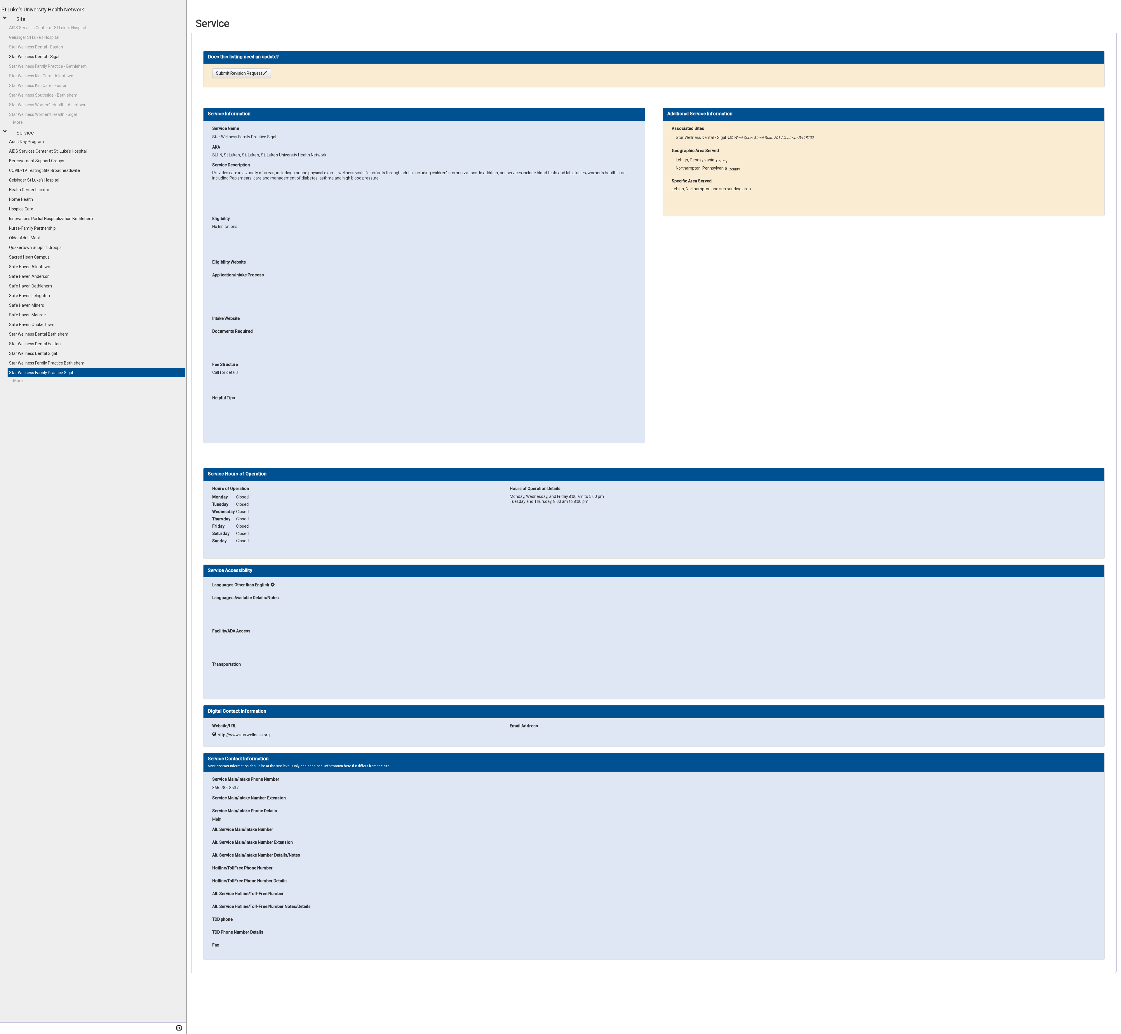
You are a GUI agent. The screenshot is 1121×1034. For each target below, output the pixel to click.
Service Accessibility (230, 570)
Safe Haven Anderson (29, 276)
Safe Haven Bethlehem (30, 286)
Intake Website (226, 318)
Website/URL (224, 725)
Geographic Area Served (695, 150)
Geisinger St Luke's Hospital (34, 37)
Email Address (524, 725)
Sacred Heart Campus (29, 257)
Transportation (226, 664)
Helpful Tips (223, 397)
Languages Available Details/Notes (245, 597)
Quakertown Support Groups (35, 247)
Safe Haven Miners (26, 305)
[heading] (243, 57)
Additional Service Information (699, 113)
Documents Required (232, 331)
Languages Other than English (240, 585)
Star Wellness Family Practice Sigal (41, 372)
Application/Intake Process (238, 275)
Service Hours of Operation (237, 474)
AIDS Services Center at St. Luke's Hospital (48, 151)
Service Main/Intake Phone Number (245, 779)
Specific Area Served (692, 181)
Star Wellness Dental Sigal (33, 353)
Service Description (231, 165)
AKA (216, 147)
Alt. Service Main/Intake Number (242, 829)
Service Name (225, 128)
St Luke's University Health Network (42, 9)
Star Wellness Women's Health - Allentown (47, 104)
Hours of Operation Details (535, 488)
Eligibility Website (229, 262)
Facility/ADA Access (231, 631)
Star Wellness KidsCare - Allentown (41, 76)
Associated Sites (688, 128)
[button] (5, 18)
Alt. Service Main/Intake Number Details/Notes (256, 855)
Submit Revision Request (239, 73)
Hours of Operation (230, 488)
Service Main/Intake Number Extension (249, 798)
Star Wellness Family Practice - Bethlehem (48, 66)
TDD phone (222, 919)
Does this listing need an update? (243, 57)
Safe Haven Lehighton (29, 295)
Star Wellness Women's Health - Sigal (43, 114)
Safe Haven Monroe (27, 315)
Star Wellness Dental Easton (35, 343)
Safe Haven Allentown (29, 266)
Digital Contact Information (237, 711)
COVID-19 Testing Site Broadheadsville (44, 170)
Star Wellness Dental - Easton (36, 47)
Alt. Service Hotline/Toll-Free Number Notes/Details (261, 906)
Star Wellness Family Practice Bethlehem (46, 363)
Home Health (21, 199)
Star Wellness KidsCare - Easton (38, 85)
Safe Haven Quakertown (31, 324)
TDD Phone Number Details (237, 932)
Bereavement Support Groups (36, 160)
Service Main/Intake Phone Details (244, 810)
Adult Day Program (26, 141)
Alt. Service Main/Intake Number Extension (252, 842)
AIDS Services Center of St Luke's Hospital (47, 27)
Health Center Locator (29, 189)
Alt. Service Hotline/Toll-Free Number (248, 893)
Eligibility (221, 218)
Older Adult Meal (24, 238)
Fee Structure (225, 364)
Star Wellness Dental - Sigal (34, 56)
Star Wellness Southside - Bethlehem (43, 95)
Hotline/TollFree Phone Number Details (249, 880)
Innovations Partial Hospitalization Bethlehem (51, 218)
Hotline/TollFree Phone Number (242, 868)
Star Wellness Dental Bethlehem (38, 334)
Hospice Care (21, 209)
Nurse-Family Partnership (32, 228)
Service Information (229, 113)
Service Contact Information (238, 758)
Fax (215, 945)
